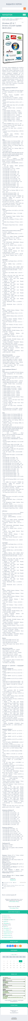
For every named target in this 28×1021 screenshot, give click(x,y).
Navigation (7, 15)
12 (13, 963)
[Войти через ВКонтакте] (10, 946)
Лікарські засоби (7, 937)
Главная (4, 18)
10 (7, 963)
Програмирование (8, 931)
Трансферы (6, 923)
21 (20, 965)
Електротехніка (7, 935)
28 (20, 967)
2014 (8, 18)
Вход (17, 901)
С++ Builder (6, 930)
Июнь (11, 18)
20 (17, 965)
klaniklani (5, 884)
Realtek (8, 886)
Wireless (16, 885)
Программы (6, 928)
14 (20, 963)
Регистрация (12, 901)
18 (10, 965)
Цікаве (5, 921)
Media (5, 886)
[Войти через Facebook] (13, 946)
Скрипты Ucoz (7, 933)
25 (10, 967)
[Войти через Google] (18, 946)
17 (7, 965)
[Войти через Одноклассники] (20, 946)
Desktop (12, 885)
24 (7, 967)
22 (24, 965)
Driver (13, 886)
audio (20, 885)
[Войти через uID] (7, 946)
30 (3, 969)
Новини (5, 917)
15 (24, 963)
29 (24, 967)
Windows (9, 885)
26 (13, 967)
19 (13, 965)
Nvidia (23, 885)
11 (10, 963)
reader (5, 885)
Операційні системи (8, 882)
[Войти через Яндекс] (15, 946)
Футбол (5, 916)
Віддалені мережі (14, 4)
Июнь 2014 (14, 954)
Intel (11, 886)
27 (17, 967)
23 (3, 967)
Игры (5, 926)
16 (3, 965)
